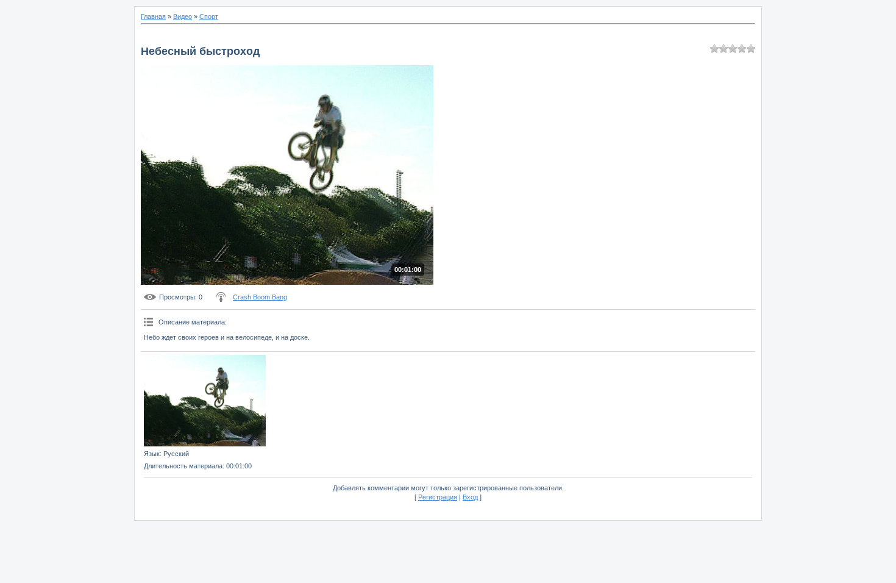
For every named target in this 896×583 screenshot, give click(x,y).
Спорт (208, 16)
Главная (153, 16)
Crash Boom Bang (260, 297)
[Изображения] (205, 400)
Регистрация (437, 497)
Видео (182, 16)
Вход (470, 497)
